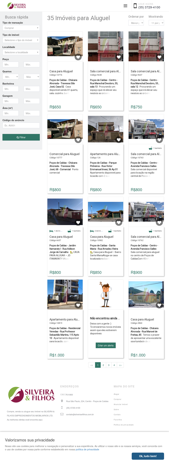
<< (91, 365)
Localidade (8, 47)
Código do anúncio (13, 120)
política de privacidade (87, 449)
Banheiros (8, 83)
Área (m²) (7, 108)
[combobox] (21, 28)
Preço (5, 59)
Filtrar (22, 137)
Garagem (7, 95)
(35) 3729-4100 (149, 7)
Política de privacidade (124, 424)
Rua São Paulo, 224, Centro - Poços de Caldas (87, 401)
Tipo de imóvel (10, 34)
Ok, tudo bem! (148, 456)
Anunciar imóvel (121, 404)
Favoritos (118, 419)
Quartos (7, 71)
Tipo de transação (12, 22)
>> (120, 365)
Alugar (116, 394)
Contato (117, 414)
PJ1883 (69, 394)
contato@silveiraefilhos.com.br (80, 414)
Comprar (117, 399)
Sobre (116, 409)
